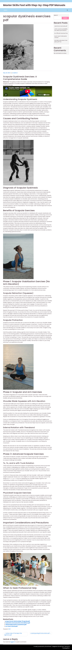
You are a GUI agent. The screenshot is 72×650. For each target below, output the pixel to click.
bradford (14, 73)
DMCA (5, 10)
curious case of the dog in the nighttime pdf (13, 634)
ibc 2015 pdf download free (61, 33)
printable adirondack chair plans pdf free (60, 41)
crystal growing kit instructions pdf (40, 633)
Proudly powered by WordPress (42, 646)
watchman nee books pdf (60, 26)
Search (56, 15)
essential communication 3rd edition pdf (17, 623)
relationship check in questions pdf (15, 624)
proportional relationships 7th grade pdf (17, 621)
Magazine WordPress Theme (60, 646)
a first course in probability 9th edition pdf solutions (61, 29)
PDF (9, 629)
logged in (12, 642)
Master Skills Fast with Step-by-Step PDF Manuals (34, 5)
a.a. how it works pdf (11, 626)
